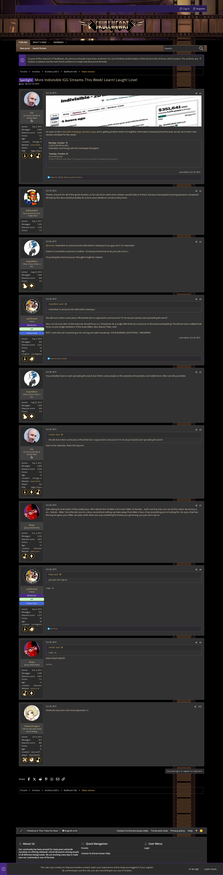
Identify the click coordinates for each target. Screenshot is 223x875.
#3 (200, 242)
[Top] (196, 830)
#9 (200, 642)
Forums (84, 848)
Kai (22, 83)
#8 (200, 569)
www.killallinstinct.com (41, 145)
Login (146, 848)
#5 (200, 372)
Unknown (37, 548)
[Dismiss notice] (200, 59)
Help (190, 830)
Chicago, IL (37, 141)
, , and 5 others (66, 177)
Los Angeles (37, 354)
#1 (200, 93)
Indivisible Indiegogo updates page (78, 131)
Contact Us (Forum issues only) (132, 830)
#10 (199, 706)
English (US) (70, 830)
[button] (49, 42)
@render (50, 245)
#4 (200, 299)
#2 (200, 191)
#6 (200, 429)
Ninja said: (53, 574)
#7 (200, 505)
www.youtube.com (39, 551)
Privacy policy (178, 830)
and (58, 358)
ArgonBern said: (56, 304)
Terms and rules (159, 830)
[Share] (196, 93)
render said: (54, 434)
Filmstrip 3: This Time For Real (42, 830)
